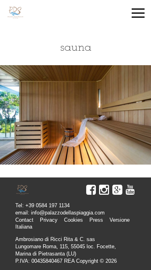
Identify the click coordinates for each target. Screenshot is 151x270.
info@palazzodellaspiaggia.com (68, 213)
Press (96, 220)
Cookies (73, 220)
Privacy (49, 220)
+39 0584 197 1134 (47, 205)
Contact (24, 220)
